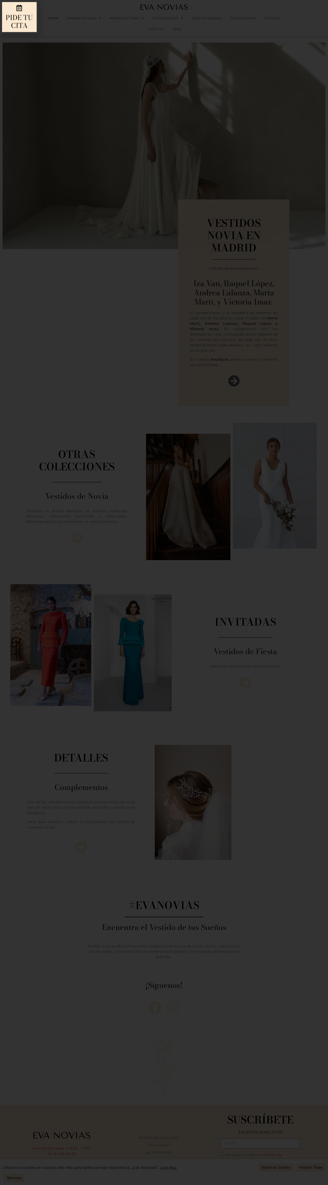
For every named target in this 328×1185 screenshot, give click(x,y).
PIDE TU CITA (19, 22)
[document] (164, 592)
